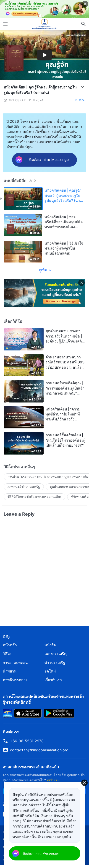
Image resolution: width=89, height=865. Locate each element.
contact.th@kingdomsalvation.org (39, 750)
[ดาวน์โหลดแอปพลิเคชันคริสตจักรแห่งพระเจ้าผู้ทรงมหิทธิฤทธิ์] (7, 712)
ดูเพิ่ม (43, 270)
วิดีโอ (7, 653)
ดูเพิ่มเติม (53, 780)
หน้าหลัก (10, 645)
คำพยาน (9, 671)
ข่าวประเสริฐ (54, 662)
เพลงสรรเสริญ (55, 653)
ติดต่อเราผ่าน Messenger (41, 853)
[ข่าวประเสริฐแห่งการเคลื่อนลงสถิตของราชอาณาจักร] (44, 24)
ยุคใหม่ (50, 671)
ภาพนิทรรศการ (15, 680)
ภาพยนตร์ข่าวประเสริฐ (24, 487)
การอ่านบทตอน (15, 662)
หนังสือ (50, 645)
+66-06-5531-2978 (27, 741)
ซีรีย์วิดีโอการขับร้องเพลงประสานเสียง (34, 497)
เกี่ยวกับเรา (53, 680)
